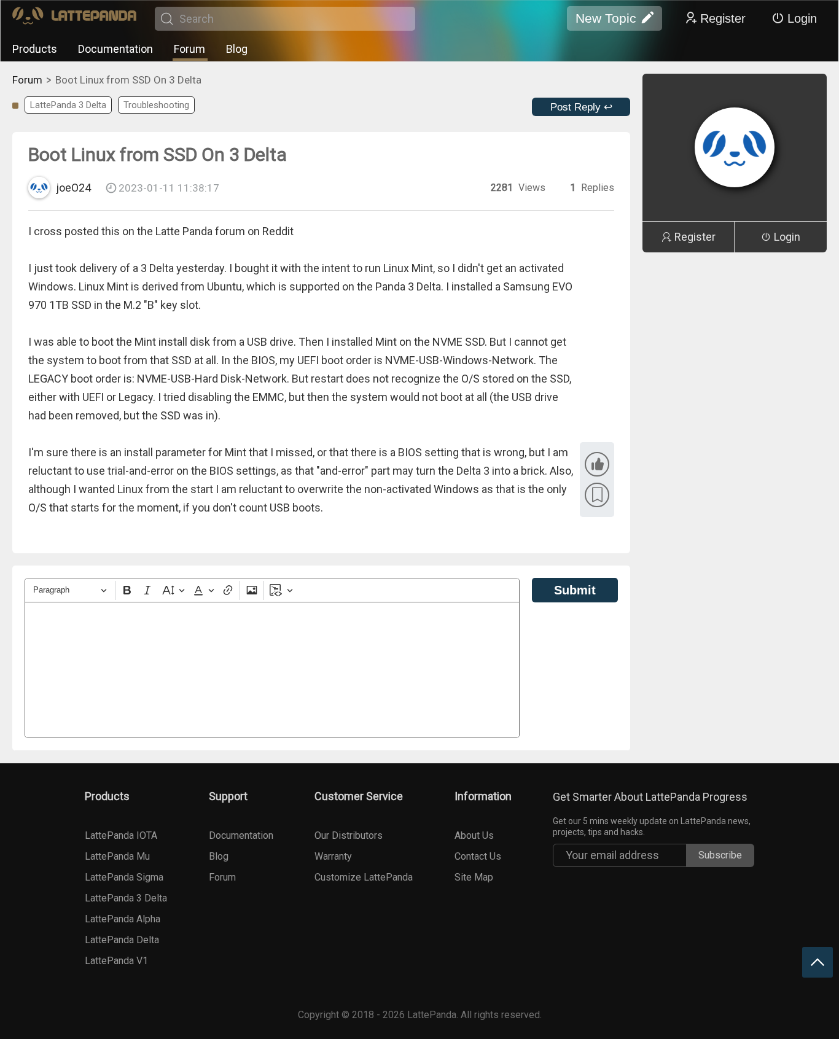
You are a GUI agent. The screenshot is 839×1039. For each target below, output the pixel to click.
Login (802, 18)
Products (34, 48)
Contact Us (478, 856)
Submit (575, 590)
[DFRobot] (74, 19)
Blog (237, 48)
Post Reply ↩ (581, 107)
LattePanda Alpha (122, 919)
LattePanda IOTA (121, 835)
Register (723, 18)
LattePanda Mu (117, 856)
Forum (189, 48)
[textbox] (272, 669)
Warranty (333, 856)
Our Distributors (348, 835)
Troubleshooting (156, 105)
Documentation (115, 48)
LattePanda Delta (122, 940)
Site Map (474, 877)
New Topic (606, 18)
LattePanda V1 (116, 961)
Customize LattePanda (363, 877)
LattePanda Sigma (124, 877)
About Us (474, 835)
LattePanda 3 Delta (68, 105)
